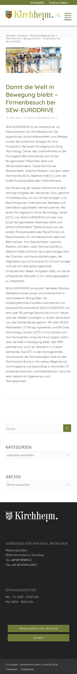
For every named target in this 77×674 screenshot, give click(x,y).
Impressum (11, 669)
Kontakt (38, 637)
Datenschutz (27, 669)
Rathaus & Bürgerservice (41, 117)
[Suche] (56, 15)
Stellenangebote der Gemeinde (38, 628)
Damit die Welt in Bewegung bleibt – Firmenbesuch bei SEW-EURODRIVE (32, 98)
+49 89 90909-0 (21, 560)
